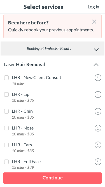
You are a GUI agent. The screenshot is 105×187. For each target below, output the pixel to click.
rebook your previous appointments (58, 29)
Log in (93, 6)
